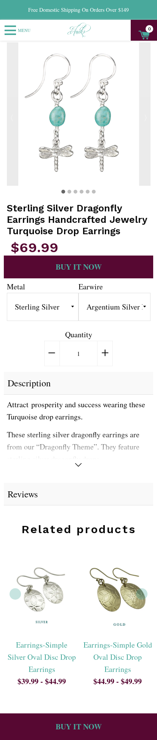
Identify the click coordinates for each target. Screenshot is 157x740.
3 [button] (75, 192)
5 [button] (88, 192)
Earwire (90, 286)
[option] (79, 114)
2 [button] (69, 192)
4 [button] (81, 192)
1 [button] (63, 192)
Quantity (78, 334)
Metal (16, 286)
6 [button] (94, 192)
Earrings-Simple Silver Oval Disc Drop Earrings (42, 657)
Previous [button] (12, 114)
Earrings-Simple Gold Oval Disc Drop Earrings (117, 657)
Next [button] (145, 114)
